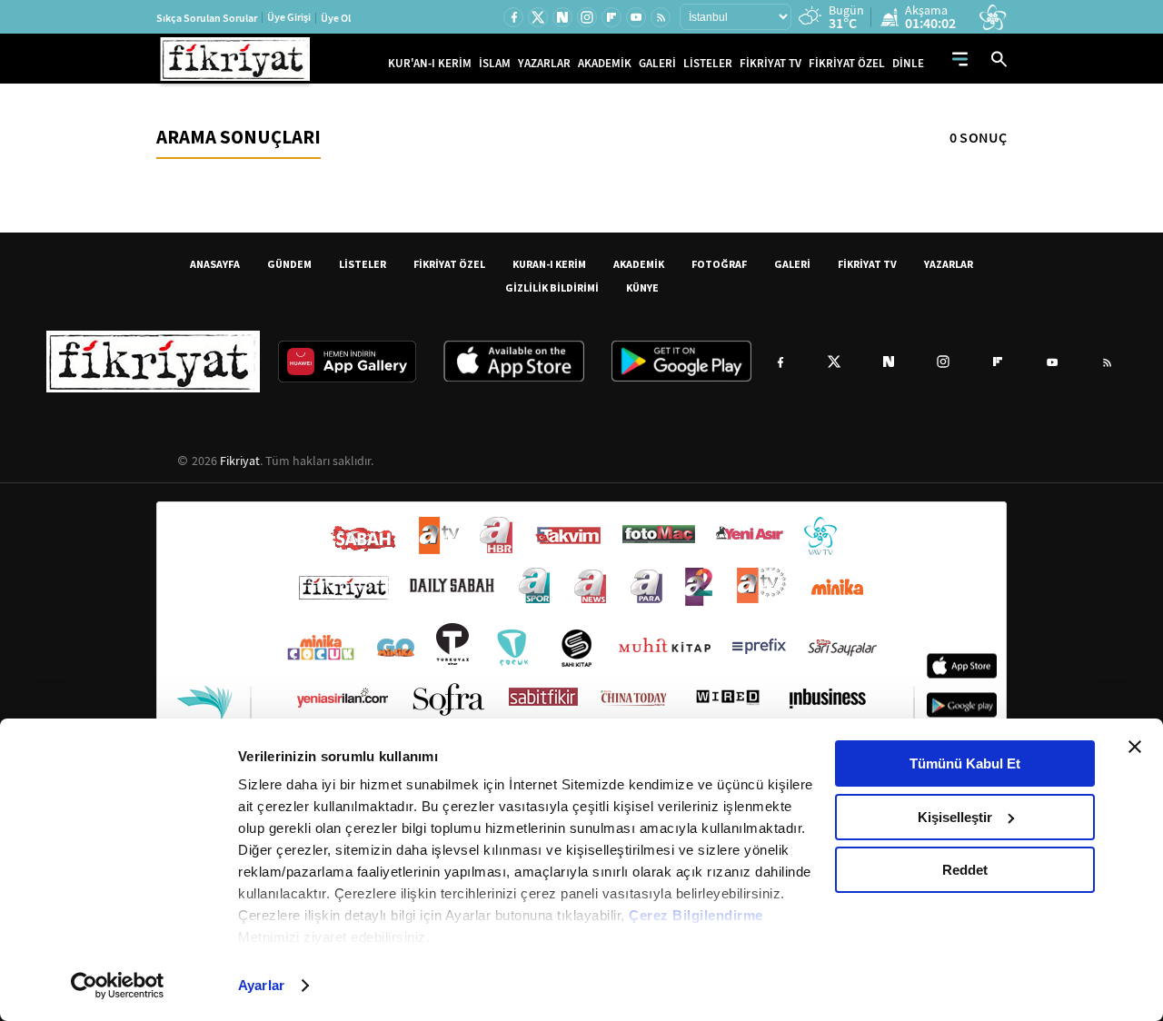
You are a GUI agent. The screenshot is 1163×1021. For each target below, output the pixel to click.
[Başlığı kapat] (1134, 746)
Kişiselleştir (955, 817)
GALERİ (657, 63)
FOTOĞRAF (719, 264)
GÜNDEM (289, 264)
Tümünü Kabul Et (965, 763)
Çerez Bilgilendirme (696, 915)
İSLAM (495, 63)
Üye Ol (336, 18)
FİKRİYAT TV (770, 63)
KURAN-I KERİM (549, 264)
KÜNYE (642, 287)
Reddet (965, 869)
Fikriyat (240, 460)
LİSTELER (707, 63)
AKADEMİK (604, 63)
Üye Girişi (289, 17)
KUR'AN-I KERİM (430, 63)
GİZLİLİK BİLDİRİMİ (552, 287)
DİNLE (908, 63)
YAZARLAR (544, 63)
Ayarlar (261, 985)
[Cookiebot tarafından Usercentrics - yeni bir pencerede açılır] (117, 985)
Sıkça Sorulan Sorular (206, 18)
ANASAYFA (215, 264)
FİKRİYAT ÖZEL (847, 63)
